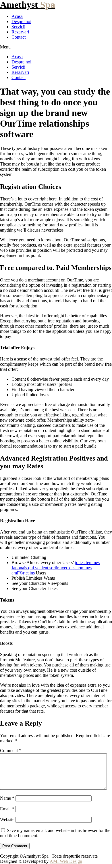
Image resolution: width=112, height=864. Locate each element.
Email (7, 808)
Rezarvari (20, 31)
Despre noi (21, 21)
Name (7, 798)
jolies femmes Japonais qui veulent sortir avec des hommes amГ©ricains (55, 567)
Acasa (17, 16)
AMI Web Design (66, 861)
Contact (18, 37)
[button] (56, 47)
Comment (10, 750)
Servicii (18, 26)
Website (7, 819)
